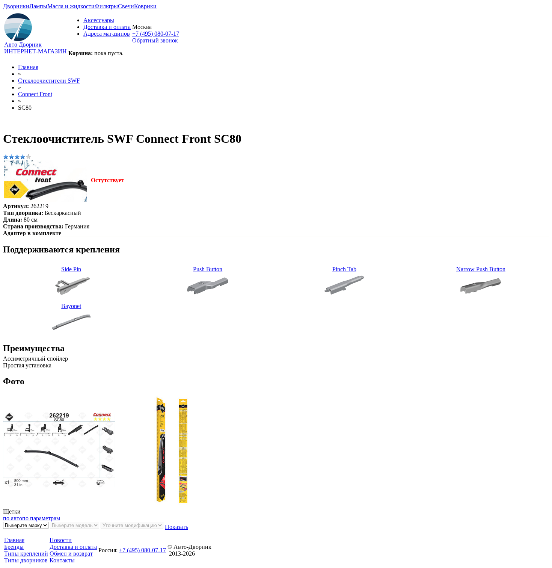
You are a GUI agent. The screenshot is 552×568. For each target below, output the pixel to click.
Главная (28, 67)
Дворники (16, 6)
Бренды (14, 547)
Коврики (145, 6)
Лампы (38, 6)
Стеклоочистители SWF (49, 80)
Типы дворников (26, 560)
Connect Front (35, 94)
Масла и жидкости (71, 6)
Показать (176, 527)
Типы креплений (26, 553)
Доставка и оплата (107, 27)
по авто (12, 518)
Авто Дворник (23, 44)
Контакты (62, 560)
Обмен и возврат (71, 553)
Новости (61, 540)
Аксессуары (98, 20)
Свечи (126, 6)
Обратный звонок (155, 40)
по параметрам (41, 518)
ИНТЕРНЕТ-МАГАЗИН (35, 51)
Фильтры (106, 6)
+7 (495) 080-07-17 (155, 33)
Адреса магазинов (106, 33)
